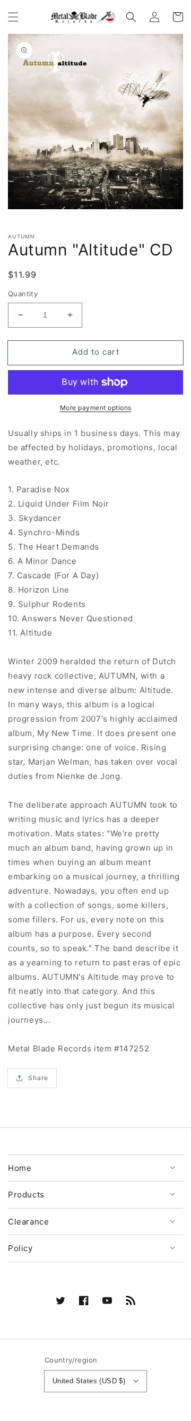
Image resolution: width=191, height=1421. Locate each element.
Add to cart (95, 352)
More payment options (96, 408)
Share (38, 1078)
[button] (13, 17)
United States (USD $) (89, 1381)
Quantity (23, 293)
